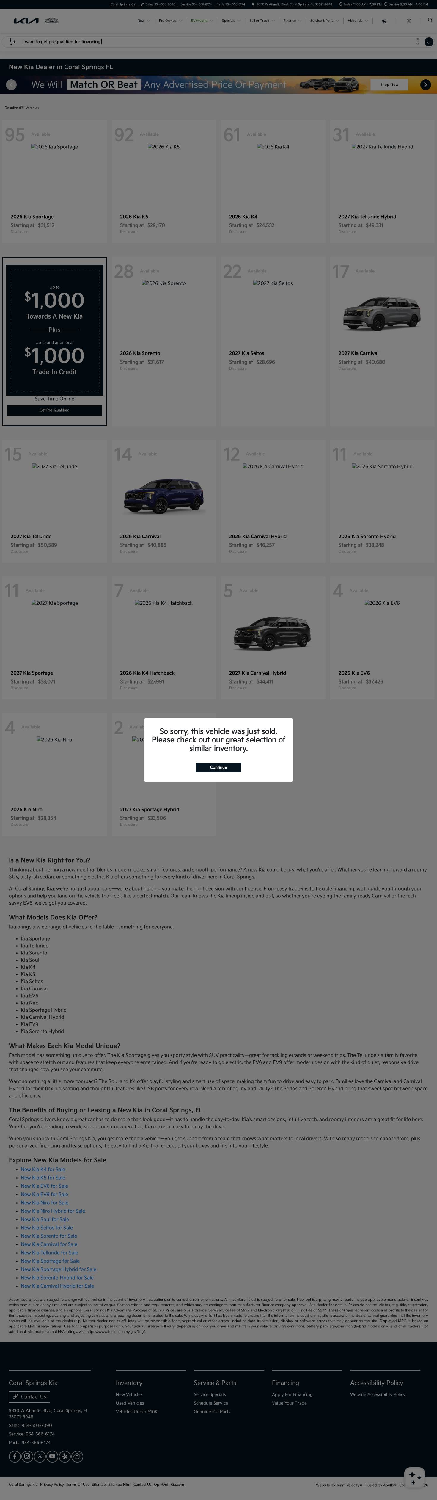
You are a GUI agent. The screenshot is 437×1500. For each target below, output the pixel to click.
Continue (218, 767)
